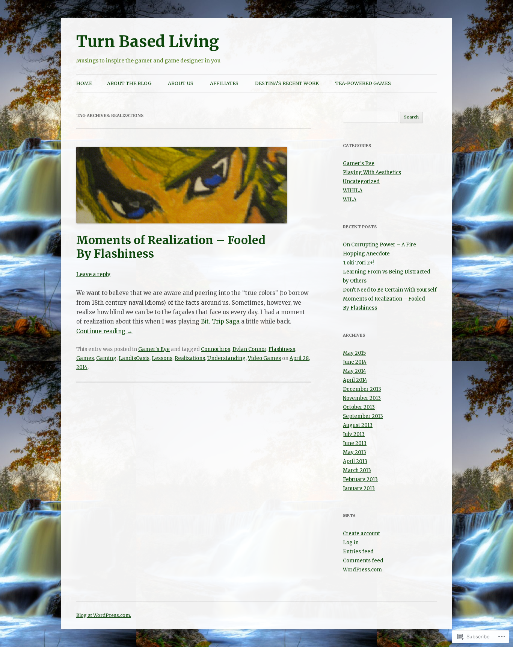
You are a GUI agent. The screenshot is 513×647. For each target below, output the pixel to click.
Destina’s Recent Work (287, 83)
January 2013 (359, 488)
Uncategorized (361, 181)
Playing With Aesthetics (372, 172)
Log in (351, 542)
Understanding (226, 358)
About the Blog (129, 83)
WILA (349, 199)
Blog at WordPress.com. (103, 615)
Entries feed (358, 551)
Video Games (264, 358)
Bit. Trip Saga (220, 321)
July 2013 (354, 434)
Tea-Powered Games (363, 83)
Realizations (190, 358)
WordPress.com (362, 570)
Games (85, 358)
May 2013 (354, 452)
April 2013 (355, 461)
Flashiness (282, 349)
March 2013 (357, 470)
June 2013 (355, 443)
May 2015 (354, 353)
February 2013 (360, 479)
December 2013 (362, 389)
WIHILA (352, 190)
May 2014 (354, 371)
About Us (180, 83)
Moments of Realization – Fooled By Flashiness (171, 247)
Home (84, 83)
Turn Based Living (147, 41)
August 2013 (358, 425)
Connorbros (215, 349)
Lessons (162, 358)
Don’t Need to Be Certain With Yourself (390, 290)
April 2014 (355, 380)
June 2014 (355, 362)
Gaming (106, 358)
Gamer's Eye (154, 349)
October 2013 (359, 407)
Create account (361, 533)
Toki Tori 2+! (358, 263)
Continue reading (104, 331)
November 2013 (362, 398)
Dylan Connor (249, 349)
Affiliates (224, 83)
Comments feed (363, 560)
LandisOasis (134, 358)
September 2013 (363, 416)
